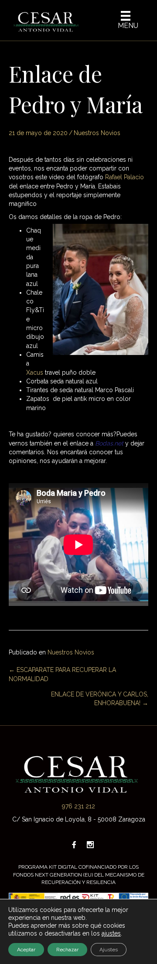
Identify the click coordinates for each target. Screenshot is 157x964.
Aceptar (26, 950)
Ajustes (108, 950)
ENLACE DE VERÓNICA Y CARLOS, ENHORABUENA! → (99, 698)
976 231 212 (78, 806)
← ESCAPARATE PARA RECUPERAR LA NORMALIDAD (62, 674)
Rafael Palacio (124, 177)
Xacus (34, 372)
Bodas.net (109, 443)
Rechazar (67, 950)
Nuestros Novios (97, 132)
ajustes (111, 933)
